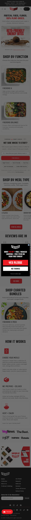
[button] (15, 262)
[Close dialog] (28, 245)
